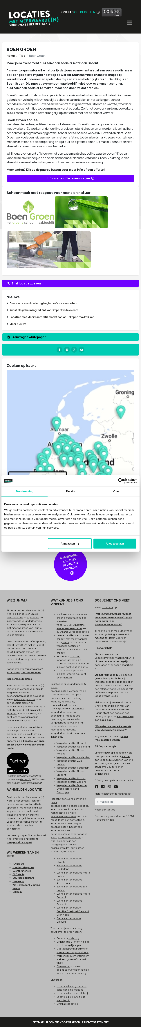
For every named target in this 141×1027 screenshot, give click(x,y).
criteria (37, 804)
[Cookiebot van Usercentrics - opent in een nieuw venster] (121, 480)
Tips (22, 56)
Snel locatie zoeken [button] (26, 283)
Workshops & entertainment (73, 955)
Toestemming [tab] (24, 491)
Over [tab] (116, 491)
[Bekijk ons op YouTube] (116, 787)
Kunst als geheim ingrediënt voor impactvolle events (44, 310)
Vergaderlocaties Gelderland (73, 746)
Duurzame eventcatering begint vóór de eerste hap (43, 303)
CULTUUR (75, 656)
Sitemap (38, 1022)
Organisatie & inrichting (70, 941)
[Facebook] (59, 350)
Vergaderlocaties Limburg (71, 778)
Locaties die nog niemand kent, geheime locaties (71, 988)
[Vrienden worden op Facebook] (96, 787)
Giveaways (63, 966)
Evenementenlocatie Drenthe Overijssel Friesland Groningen (73, 911)
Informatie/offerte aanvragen (69, 178)
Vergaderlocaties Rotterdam (73, 767)
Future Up (25, 779)
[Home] (33, 16)
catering (73, 938)
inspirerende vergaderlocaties (24, 621)
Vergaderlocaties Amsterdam (73, 757)
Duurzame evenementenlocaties (71, 626)
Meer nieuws (18, 324)
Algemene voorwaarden (63, 1022)
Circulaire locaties (67, 1003)
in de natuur (78, 733)
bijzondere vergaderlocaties (67, 710)
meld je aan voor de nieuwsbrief (112, 758)
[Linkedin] (67, 350)
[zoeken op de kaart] (70, 454)
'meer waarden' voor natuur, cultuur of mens (25, 670)
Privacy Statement (95, 1022)
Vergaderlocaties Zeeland (71, 781)
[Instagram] (74, 350)
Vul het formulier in (106, 674)
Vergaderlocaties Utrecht (71, 743)
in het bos (56, 736)
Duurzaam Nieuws (23, 877)
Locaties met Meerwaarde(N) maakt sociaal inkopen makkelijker (52, 317)
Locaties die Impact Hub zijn (73, 993)
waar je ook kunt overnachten (71, 675)
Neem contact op (105, 809)
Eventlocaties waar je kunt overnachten (69, 835)
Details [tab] (70, 491)
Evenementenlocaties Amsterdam (69, 881)
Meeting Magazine (23, 867)
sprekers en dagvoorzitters (72, 952)
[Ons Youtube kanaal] (81, 350)
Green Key (18, 881)
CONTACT (107, 607)
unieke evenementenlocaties (63, 814)
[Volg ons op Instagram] (109, 787)
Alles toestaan (115, 543)
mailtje (16, 828)
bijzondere (21, 613)
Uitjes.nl (17, 891)
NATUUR (67, 624)
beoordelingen (104, 819)
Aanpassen (68, 543)
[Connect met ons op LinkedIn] (103, 787)
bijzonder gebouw (24, 699)
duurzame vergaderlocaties (73, 631)
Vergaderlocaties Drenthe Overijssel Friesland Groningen (72, 789)
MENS (65, 642)
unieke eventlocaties (23, 615)
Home (11, 56)
